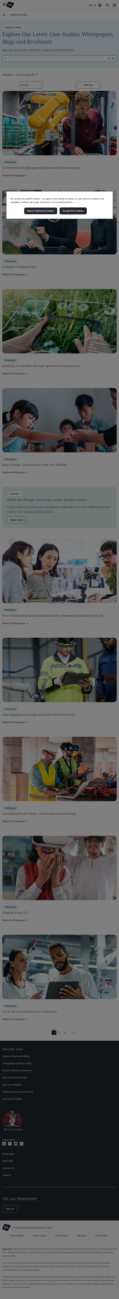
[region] (59, 205)
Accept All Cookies (73, 211)
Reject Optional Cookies (40, 211)
